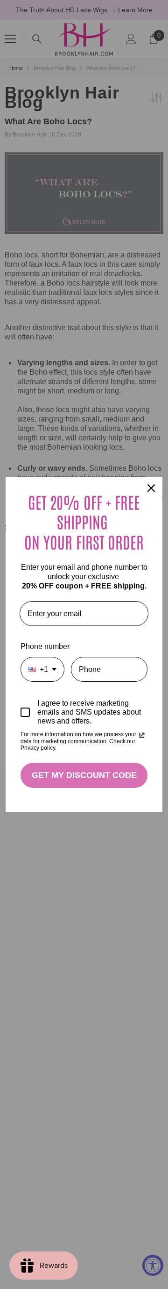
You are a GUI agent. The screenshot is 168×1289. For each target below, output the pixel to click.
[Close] (151, 488)
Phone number (45, 646)
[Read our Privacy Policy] (141, 735)
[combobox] (42, 669)
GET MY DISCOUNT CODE (84, 775)
